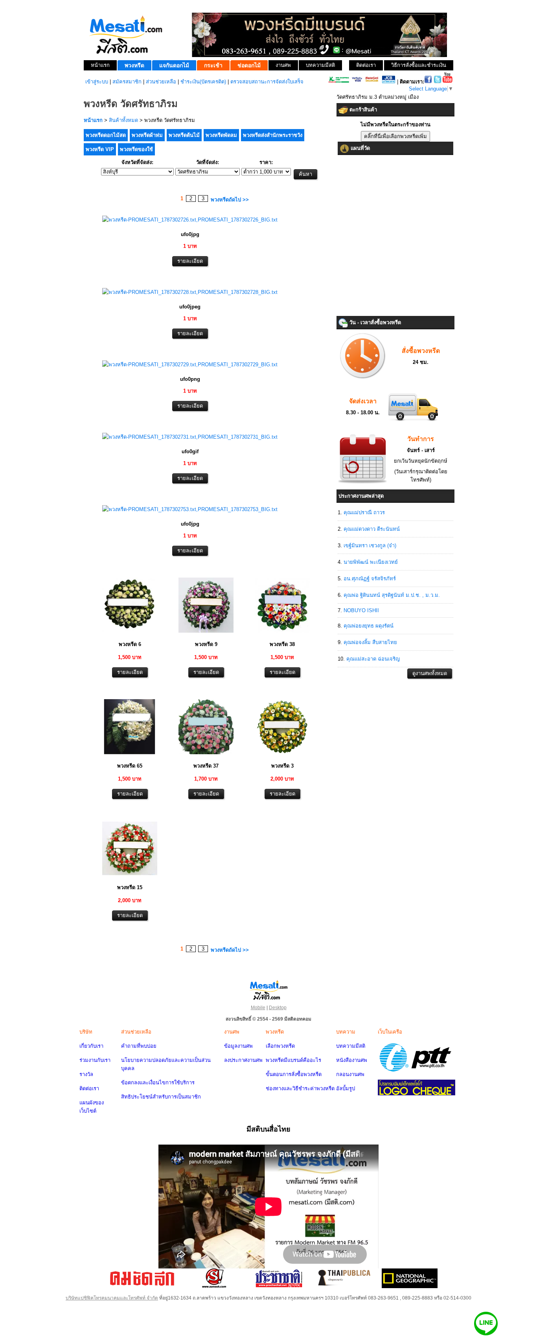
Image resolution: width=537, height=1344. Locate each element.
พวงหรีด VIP (100, 149)
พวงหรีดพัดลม (221, 135)
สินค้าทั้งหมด (123, 120)
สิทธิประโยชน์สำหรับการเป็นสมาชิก (161, 1097)
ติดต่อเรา (89, 1088)
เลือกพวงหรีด (280, 1046)
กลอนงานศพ (350, 1074)
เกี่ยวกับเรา (91, 1046)
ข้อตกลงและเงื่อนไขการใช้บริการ (158, 1083)
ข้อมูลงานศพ (238, 1046)
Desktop (278, 1007)
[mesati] (268, 989)
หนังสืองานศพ (351, 1060)
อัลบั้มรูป (345, 1088)
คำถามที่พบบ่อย (138, 1046)
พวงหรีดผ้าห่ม (147, 135)
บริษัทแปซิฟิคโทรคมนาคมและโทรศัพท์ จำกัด (112, 1298)
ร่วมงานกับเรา (94, 1060)
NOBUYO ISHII (361, 610)
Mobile (258, 1007)
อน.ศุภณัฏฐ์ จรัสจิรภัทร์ (370, 579)
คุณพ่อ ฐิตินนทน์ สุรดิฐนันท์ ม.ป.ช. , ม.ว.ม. (392, 595)
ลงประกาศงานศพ (243, 1060)
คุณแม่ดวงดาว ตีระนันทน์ (372, 529)
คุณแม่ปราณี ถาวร (364, 512)
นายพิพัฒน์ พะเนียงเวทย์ (371, 562)
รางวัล (86, 1074)
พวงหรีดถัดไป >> (230, 200)
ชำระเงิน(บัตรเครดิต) (203, 82)
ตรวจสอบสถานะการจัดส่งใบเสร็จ (266, 82)
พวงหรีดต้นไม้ (184, 135)
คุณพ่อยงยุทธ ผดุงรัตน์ (369, 626)
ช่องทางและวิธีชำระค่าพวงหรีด (300, 1088)
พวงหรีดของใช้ (136, 149)
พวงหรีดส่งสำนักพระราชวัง (272, 135)
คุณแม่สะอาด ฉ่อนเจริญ (373, 659)
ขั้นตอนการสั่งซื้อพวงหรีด (294, 1074)
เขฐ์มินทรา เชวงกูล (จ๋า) (370, 545)
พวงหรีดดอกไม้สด (106, 135)
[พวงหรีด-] (189, 220)
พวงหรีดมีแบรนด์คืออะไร (293, 1060)
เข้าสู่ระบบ (96, 82)
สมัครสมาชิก (127, 82)
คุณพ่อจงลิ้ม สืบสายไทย (370, 642)
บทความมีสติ (350, 1046)
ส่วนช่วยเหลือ (161, 82)
